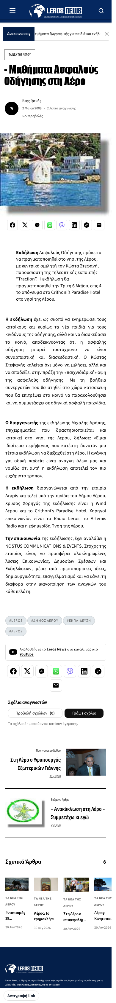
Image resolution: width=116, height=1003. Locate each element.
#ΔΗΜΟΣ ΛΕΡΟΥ (44, 620)
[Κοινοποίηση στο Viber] (62, 225)
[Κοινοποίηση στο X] (25, 225)
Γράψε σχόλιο (84, 713)
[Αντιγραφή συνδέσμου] (86, 225)
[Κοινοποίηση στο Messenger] (37, 225)
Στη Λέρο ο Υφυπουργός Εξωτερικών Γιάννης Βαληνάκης (35, 764)
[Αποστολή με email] (99, 225)
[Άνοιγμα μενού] (12, 11)
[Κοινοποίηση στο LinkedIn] (74, 225)
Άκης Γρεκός (31, 100)
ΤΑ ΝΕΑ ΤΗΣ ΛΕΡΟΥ (20, 54)
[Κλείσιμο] (107, 34)
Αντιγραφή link (21, 996)
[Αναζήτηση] (101, 11)
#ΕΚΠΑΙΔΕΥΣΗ (79, 620)
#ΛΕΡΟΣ (16, 631)
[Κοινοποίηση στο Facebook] (12, 225)
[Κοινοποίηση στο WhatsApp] (49, 225)
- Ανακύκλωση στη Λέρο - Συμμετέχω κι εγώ (78, 813)
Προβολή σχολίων (35, 713)
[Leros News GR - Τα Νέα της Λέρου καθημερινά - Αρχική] (55, 10)
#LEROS (16, 620)
